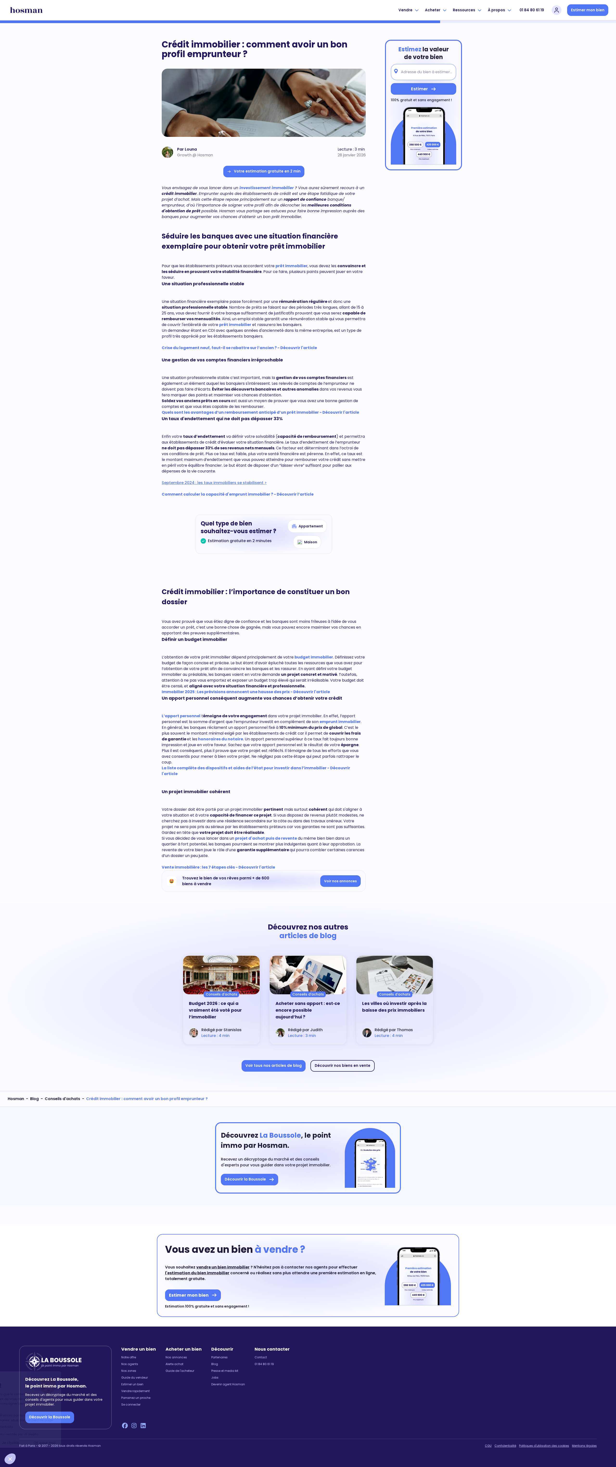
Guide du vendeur (134, 1378)
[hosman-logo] (26, 10)
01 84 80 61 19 (532, 10)
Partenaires (219, 1357)
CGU (488, 1446)
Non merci (22, 1442)
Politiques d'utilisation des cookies (544, 1446)
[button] (10, 1459)
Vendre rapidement (135, 1391)
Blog (34, 1099)
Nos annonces (176, 1357)
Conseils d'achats (62, 1099)
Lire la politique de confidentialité (34, 1427)
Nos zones (128, 1371)
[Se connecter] (556, 10)
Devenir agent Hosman (228, 1384)
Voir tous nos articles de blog (273, 1065)
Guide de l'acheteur (180, 1371)
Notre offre (128, 1357)
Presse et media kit (224, 1371)
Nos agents (129, 1364)
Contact (261, 1357)
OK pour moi (89, 1442)
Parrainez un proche (135, 1398)
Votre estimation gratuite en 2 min (267, 171)
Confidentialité (505, 1446)
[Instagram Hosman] (134, 1425)
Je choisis (55, 1442)
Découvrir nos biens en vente (342, 1065)
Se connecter (131, 1405)
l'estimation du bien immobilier (197, 1273)
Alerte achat (174, 1364)
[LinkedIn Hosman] (143, 1425)
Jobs (214, 1378)
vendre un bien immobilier (223, 1267)
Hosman (16, 1099)
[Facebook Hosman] (124, 1425)
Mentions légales (584, 1446)
